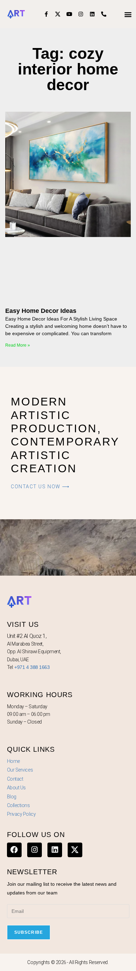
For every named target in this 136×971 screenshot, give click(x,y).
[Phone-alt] (103, 14)
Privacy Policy (21, 814)
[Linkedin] (92, 14)
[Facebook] (14, 850)
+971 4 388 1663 (32, 667)
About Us (16, 787)
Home (13, 761)
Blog (11, 796)
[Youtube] (69, 14)
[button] (128, 14)
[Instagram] (80, 14)
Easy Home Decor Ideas (40, 310)
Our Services (20, 770)
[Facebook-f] (46, 14)
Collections (18, 805)
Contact (15, 779)
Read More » (17, 345)
